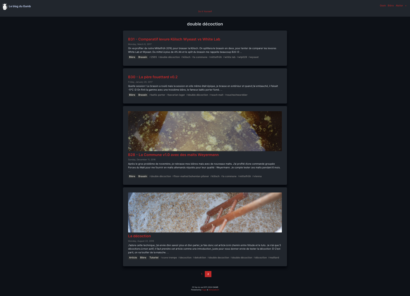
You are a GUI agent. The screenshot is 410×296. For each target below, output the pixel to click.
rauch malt (217, 94)
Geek (383, 5)
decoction (186, 257)
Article (133, 257)
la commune (200, 57)
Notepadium (214, 290)
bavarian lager (176, 94)
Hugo (204, 290)
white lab (230, 57)
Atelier (399, 5)
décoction (261, 257)
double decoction (219, 257)
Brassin (142, 57)
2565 (154, 57)
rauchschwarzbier (236, 94)
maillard (274, 257)
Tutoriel (153, 257)
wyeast (254, 57)
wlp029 (242, 57)
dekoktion (200, 257)
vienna (258, 176)
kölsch (186, 57)
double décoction (170, 57)
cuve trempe (169, 257)
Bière (391, 5)
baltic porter (158, 94)
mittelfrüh (216, 57)
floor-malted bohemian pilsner (191, 176)
